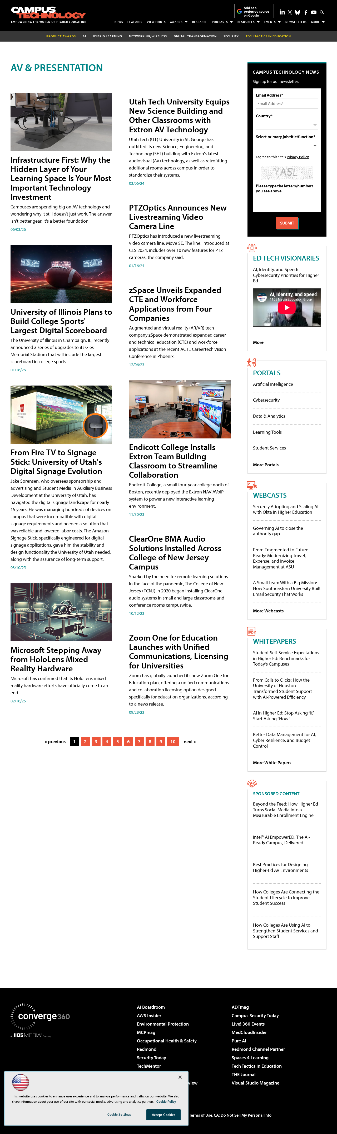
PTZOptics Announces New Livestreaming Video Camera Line (178, 216)
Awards (176, 22)
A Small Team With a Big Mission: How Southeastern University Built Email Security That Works (287, 588)
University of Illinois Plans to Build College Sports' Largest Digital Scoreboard (61, 320)
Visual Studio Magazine (255, 1083)
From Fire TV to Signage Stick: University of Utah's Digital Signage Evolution (56, 461)
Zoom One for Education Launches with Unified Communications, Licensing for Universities (178, 651)
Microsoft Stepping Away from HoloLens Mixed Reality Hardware (56, 659)
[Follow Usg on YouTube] (313, 12)
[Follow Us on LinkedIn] (282, 11)
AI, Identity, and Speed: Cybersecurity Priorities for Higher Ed (286, 275)
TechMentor (149, 1066)
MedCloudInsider (249, 1032)
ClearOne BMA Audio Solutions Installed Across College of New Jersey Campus (175, 552)
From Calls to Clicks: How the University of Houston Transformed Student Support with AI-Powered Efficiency (282, 688)
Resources (246, 22)
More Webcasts (268, 611)
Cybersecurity (266, 400)
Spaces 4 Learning (250, 1058)
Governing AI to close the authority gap (278, 531)
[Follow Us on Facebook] (305, 12)
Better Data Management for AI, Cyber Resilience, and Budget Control (284, 740)
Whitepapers (274, 641)
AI (84, 36)
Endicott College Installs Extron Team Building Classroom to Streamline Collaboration (173, 461)
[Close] (180, 1077)
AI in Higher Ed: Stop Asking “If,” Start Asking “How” (283, 716)
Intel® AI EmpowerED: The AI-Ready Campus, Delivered (281, 840)
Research (199, 22)
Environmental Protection (163, 1024)
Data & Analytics (269, 416)
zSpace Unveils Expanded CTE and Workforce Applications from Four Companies (175, 303)
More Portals (266, 465)
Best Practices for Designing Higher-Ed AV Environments (280, 867)
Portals (267, 372)
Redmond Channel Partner (258, 1049)
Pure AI (239, 1041)
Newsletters (296, 22)
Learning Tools (267, 432)
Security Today (151, 1058)
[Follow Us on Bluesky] (297, 12)
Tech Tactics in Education (257, 1066)
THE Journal (244, 1074)
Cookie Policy (166, 1101)
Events (270, 22)
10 (173, 741)
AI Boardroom (151, 1007)
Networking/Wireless (148, 36)
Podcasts (220, 22)
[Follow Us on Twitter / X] (290, 12)
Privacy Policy (298, 156)
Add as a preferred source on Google (256, 11)
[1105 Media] (42, 1064)
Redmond (146, 1049)
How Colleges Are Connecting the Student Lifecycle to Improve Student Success (286, 897)
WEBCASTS (270, 494)
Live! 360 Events (248, 1024)
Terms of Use (200, 1115)
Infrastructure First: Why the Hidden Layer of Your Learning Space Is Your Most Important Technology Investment (61, 178)
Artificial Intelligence (273, 384)
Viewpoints (156, 22)
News (119, 22)
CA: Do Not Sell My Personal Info (242, 1115)
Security (231, 36)
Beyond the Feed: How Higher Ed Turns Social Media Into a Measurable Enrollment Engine (285, 809)
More (315, 22)
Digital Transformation (195, 36)
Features (134, 22)
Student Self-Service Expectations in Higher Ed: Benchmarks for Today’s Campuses (286, 658)
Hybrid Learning (107, 36)
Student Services (269, 448)
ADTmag (240, 1007)
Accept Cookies (163, 1114)
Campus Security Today (255, 1015)
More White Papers (272, 763)
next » (190, 741)
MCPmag (146, 1032)
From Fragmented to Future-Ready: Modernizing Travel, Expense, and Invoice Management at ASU (281, 558)
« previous (55, 741)
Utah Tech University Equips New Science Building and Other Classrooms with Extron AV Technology (179, 115)
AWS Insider (149, 1015)
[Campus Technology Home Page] (49, 15)
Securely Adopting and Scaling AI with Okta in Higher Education (285, 509)
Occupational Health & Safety (167, 1041)
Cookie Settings (119, 1114)
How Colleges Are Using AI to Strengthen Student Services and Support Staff (285, 930)
